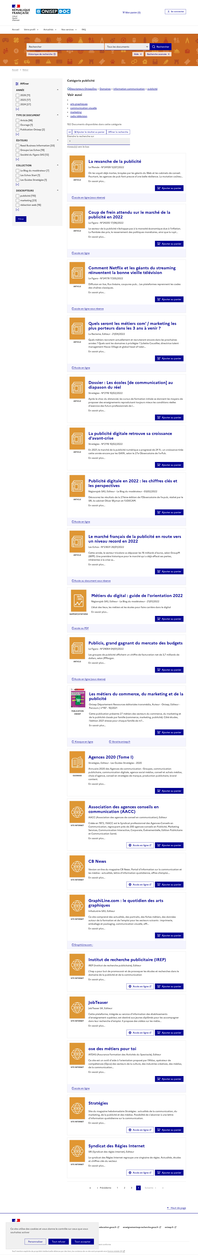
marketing (76, 112)
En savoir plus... (96, 181)
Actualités (48, 29)
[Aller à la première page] (90, 1188)
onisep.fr (169, 1227)
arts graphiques (79, 104)
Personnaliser (35, 1241)
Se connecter (177, 11)
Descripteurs (25, 190)
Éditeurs (22, 140)
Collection (23, 165)
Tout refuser (58, 1241)
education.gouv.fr (108, 1227)
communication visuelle (83, 108)
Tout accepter (82, 1241)
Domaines (105, 89)
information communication (129, 89)
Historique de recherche (40, 54)
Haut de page (178, 1208)
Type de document (28, 115)
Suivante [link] (149, 1187)
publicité (152, 89)
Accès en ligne (141, 845)
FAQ (84, 29)
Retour (25, 70)
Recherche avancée (157, 54)
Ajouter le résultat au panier (91, 132)
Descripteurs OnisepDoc (83, 89)
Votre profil (29, 29)
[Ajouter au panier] (159, 188)
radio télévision (78, 116)
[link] (162, 1188)
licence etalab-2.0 (115, 1251)
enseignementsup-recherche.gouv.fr (140, 1227)
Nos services (67, 29)
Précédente (105, 1187)
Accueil (15, 29)
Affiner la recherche (118, 132)
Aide (136, 54)
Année (20, 90)
